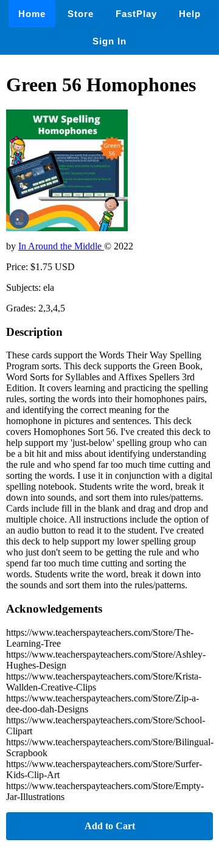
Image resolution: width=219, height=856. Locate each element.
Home (32, 14)
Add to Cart (110, 826)
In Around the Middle (61, 246)
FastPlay (136, 14)
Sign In (109, 41)
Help (190, 14)
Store (81, 14)
